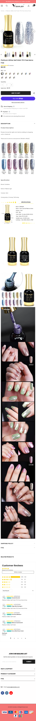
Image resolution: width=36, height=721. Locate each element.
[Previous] (2, 31)
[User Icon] (28, 6)
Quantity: (3, 82)
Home (2, 11)
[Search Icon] (8, 6)
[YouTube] (11, 693)
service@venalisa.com (13, 687)
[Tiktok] (15, 693)
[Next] (33, 31)
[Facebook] (2, 693)
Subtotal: (3, 88)
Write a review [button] (18, 572)
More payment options (18, 102)
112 (4, 116)
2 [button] (14, 638)
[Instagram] (6, 693)
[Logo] (18, 5)
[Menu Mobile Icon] (2, 6)
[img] (10, 596)
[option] (18, 31)
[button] (4, 65)
